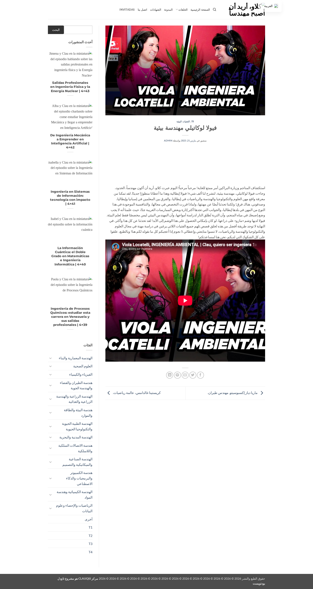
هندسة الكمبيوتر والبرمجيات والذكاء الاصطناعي (79, 478)
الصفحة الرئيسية (200, 9)
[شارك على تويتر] (192, 375)
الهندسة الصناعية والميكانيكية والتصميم (77, 461)
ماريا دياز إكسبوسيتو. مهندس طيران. (233, 393)
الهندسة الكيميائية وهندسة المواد (74, 494)
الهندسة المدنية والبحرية (75, 437)
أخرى (88, 519)
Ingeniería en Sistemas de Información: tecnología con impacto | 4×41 (70, 198)
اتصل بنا (142, 9)
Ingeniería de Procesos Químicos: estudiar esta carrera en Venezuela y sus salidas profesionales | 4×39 (70, 317)
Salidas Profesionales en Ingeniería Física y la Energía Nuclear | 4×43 (70, 87)
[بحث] (214, 10)
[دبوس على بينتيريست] (177, 375)
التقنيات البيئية (183, 121)
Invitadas (127, 9)
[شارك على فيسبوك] (200, 375)
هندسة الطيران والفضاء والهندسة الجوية (76, 385)
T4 (90, 552)
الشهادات (155, 9)
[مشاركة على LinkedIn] (169, 375)
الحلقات (183, 9)
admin (168, 140)
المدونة (168, 9)
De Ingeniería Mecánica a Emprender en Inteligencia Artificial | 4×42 (70, 141)
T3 (90, 544)
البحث (56, 29)
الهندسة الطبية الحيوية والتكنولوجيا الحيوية (77, 426)
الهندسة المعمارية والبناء (75, 358)
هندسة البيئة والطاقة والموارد (78, 412)
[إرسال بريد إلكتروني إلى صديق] (185, 375)
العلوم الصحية (82, 366)
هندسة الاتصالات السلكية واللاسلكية (75, 448)
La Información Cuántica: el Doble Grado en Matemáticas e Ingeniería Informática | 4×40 (70, 256)
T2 (90, 535)
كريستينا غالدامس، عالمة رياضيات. (136, 393)
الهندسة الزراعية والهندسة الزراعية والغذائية (74, 399)
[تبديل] (50, 358)
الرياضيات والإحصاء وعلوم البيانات (74, 508)
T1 (192, 121)
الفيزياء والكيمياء (80, 374)
